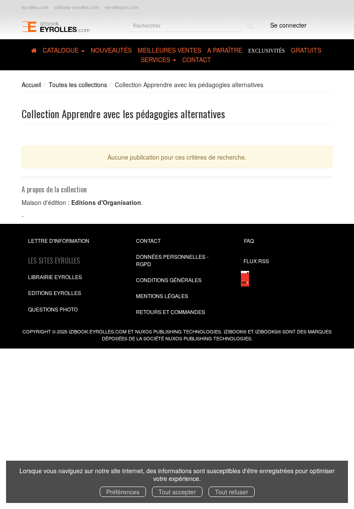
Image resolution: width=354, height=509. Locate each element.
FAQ (249, 240)
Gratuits (306, 50)
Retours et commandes (170, 311)
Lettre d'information (58, 240)
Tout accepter (177, 491)
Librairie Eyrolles (55, 276)
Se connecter (288, 25)
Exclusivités (266, 51)
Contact (196, 59)
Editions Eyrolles (54, 292)
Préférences (122, 491)
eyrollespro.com (122, 6)
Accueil (31, 84)
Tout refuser (231, 491)
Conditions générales (169, 279)
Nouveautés (111, 50)
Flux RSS (256, 260)
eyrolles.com (35, 6)
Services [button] (156, 59)
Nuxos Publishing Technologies (208, 338)
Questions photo (53, 309)
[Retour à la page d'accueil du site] (56, 26)
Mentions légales (162, 295)
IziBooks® (268, 331)
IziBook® (235, 331)
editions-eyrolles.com (76, 6)
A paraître (224, 50)
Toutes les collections (78, 84)
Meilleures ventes (169, 50)
